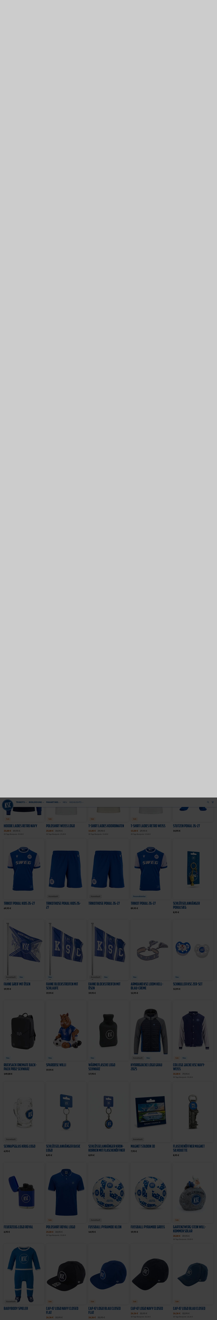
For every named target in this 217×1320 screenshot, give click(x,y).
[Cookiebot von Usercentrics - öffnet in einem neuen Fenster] (151, 631)
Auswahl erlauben (108, 687)
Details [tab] (108, 639)
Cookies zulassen (144, 687)
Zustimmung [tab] (70, 639)
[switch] (94, 678)
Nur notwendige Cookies (72, 687)
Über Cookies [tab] (146, 639)
